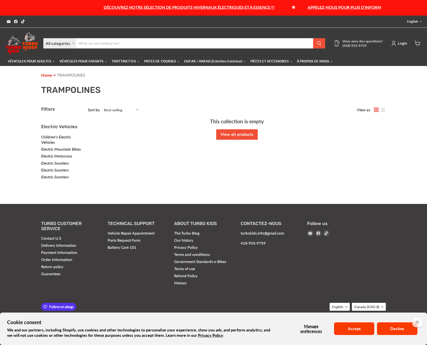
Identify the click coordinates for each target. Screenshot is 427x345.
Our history (183, 240)
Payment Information (59, 252)
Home (46, 75)
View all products (237, 134)
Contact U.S (51, 238)
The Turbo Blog (186, 233)
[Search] (319, 43)
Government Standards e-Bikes (200, 261)
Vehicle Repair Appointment (131, 233)
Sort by (94, 110)
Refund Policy (185, 275)
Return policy (52, 266)
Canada (366, 307)
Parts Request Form (124, 240)
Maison (180, 283)
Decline (397, 328)
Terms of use (184, 268)
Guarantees (50, 273)
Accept (354, 328)
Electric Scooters (55, 163)
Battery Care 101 (122, 247)
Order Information (56, 259)
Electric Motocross (56, 156)
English (412, 21)
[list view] (382, 110)
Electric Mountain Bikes (61, 149)
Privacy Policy (210, 335)
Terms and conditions (192, 254)
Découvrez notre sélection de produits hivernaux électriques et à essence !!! (183, 7)
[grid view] (376, 110)
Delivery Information (58, 245)
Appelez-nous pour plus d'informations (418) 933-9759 (360, 7)
